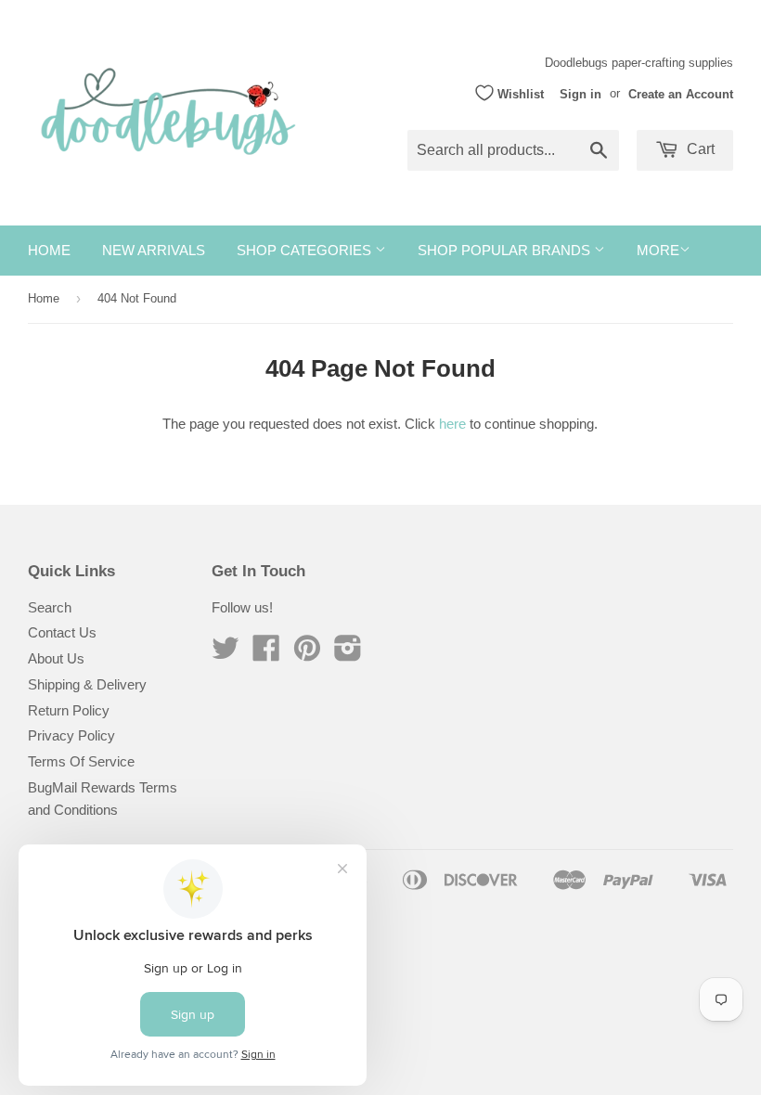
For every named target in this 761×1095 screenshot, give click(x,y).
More (658, 250)
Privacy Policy (71, 735)
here (452, 424)
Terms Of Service (81, 761)
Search (49, 607)
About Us (56, 658)
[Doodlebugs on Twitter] (225, 654)
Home (49, 250)
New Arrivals (153, 250)
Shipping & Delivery (87, 684)
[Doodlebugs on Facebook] (266, 654)
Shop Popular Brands (506, 250)
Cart (699, 149)
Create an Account (680, 93)
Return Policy (69, 710)
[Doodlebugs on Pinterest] (307, 654)
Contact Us (62, 632)
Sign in (580, 93)
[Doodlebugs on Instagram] (348, 654)
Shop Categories (306, 250)
